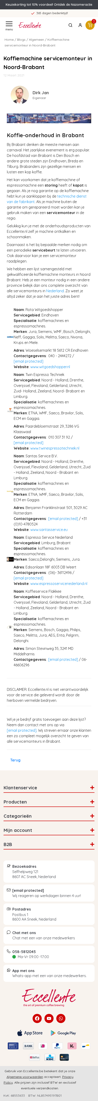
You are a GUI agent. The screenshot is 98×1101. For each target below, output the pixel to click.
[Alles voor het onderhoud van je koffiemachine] (49, 997)
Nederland (55, 291)
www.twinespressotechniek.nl (54, 448)
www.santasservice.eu (49, 529)
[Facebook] (37, 1018)
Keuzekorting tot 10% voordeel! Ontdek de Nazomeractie (49, 5)
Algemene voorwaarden (25, 1077)
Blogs (21, 40)
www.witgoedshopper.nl (50, 366)
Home (9, 40)
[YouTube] (49, 1018)
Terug (15, 760)
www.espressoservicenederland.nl (58, 583)
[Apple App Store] (29, 1033)
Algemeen (36, 40)
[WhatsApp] (60, 1018)
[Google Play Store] (63, 1033)
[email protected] (28, 361)
